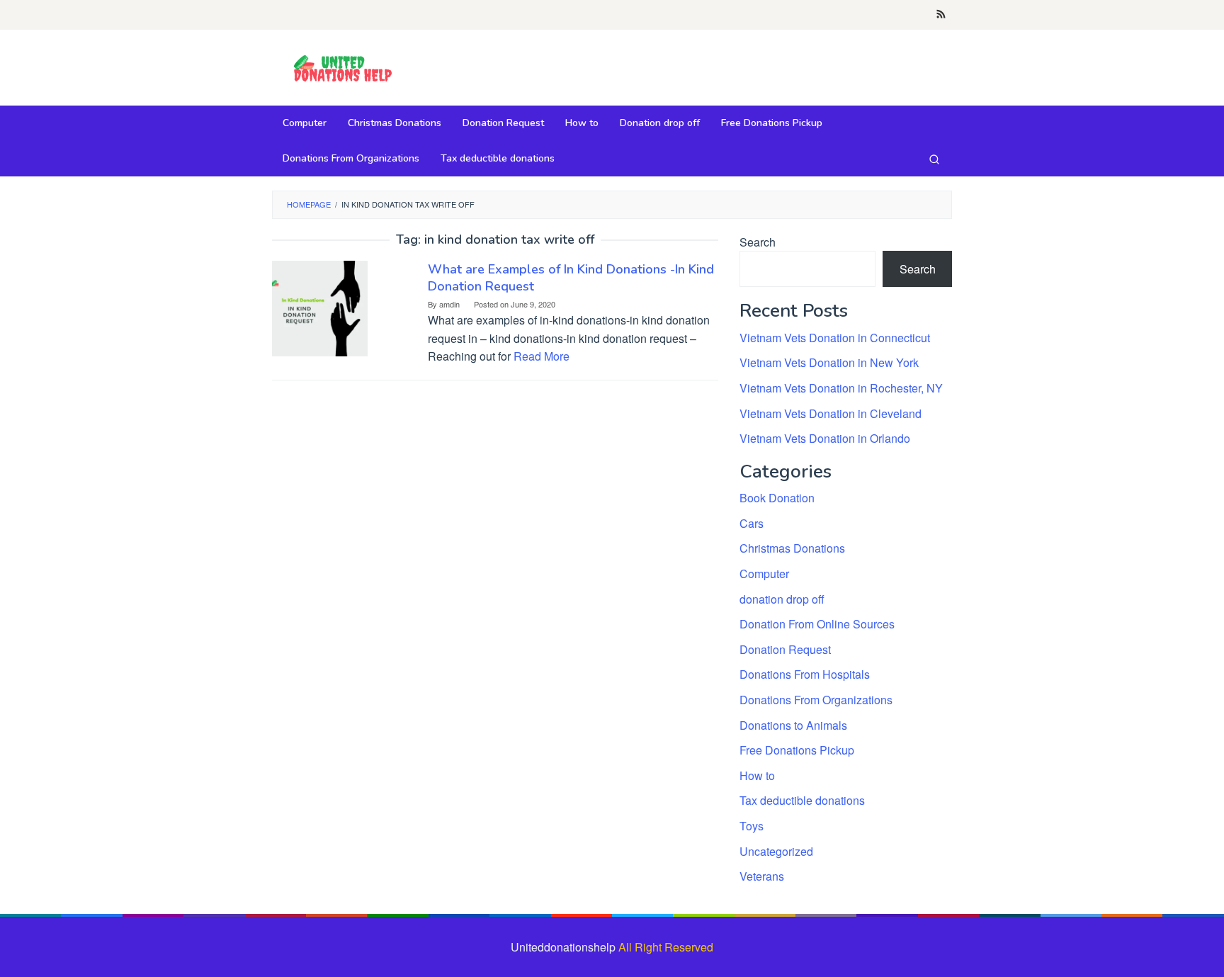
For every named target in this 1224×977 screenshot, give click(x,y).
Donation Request (785, 649)
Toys (752, 826)
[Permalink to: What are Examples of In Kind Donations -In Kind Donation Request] (320, 307)
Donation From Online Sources (817, 624)
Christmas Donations (792, 548)
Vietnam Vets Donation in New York (829, 362)
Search (758, 242)
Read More (542, 356)
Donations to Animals (793, 725)
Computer (764, 573)
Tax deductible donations (802, 800)
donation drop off (782, 599)
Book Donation (777, 498)
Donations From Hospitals (805, 674)
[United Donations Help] (343, 69)
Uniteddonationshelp (563, 947)
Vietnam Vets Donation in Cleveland (831, 413)
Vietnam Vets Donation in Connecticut (835, 337)
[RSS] (941, 15)
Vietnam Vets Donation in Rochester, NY (841, 388)
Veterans (762, 876)
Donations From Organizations (816, 699)
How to (757, 775)
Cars (752, 523)
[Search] (934, 158)
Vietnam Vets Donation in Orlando (825, 438)
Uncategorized (776, 851)
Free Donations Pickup (797, 750)
